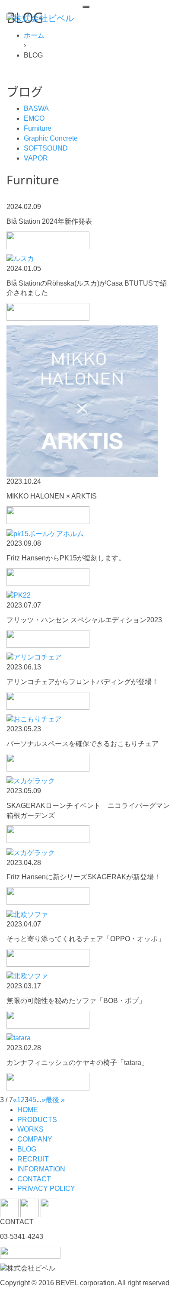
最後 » (55, 1099)
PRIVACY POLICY (46, 1188)
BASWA (36, 108)
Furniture (37, 128)
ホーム (34, 35)
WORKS (30, 1129)
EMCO (34, 118)
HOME (27, 1109)
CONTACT (34, 1179)
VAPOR (36, 158)
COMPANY (34, 1139)
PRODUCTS (37, 1119)
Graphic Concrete (51, 138)
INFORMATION (41, 1169)
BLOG (26, 1149)
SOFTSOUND (46, 148)
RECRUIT (33, 1159)
